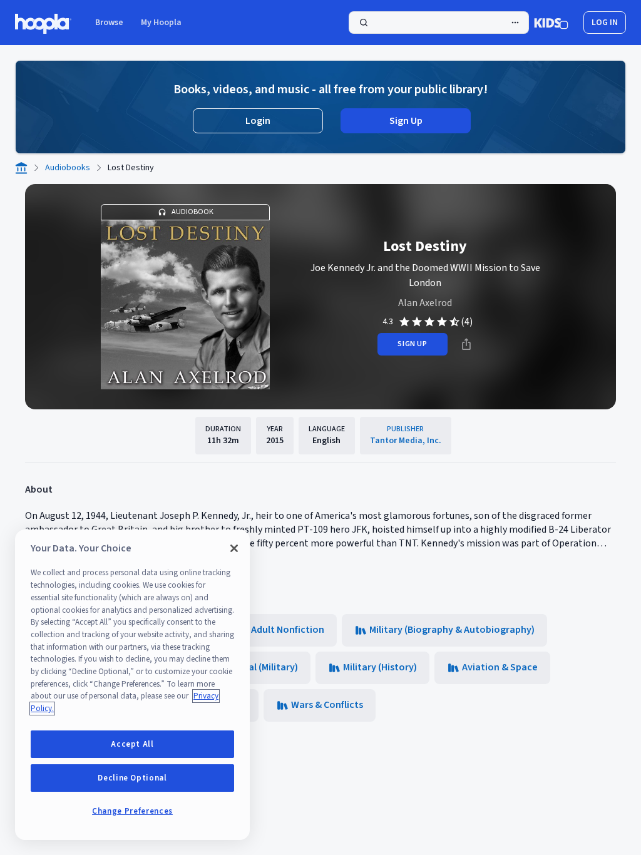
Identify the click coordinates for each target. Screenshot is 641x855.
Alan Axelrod (425, 303)
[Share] (466, 344)
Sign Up (406, 121)
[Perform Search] (439, 22)
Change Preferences (132, 811)
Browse (109, 22)
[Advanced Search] (515, 22)
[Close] (234, 548)
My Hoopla (161, 22)
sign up (412, 344)
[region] (132, 685)
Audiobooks (67, 167)
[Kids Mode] (551, 23)
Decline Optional (132, 778)
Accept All (132, 744)
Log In (605, 22)
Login (257, 121)
